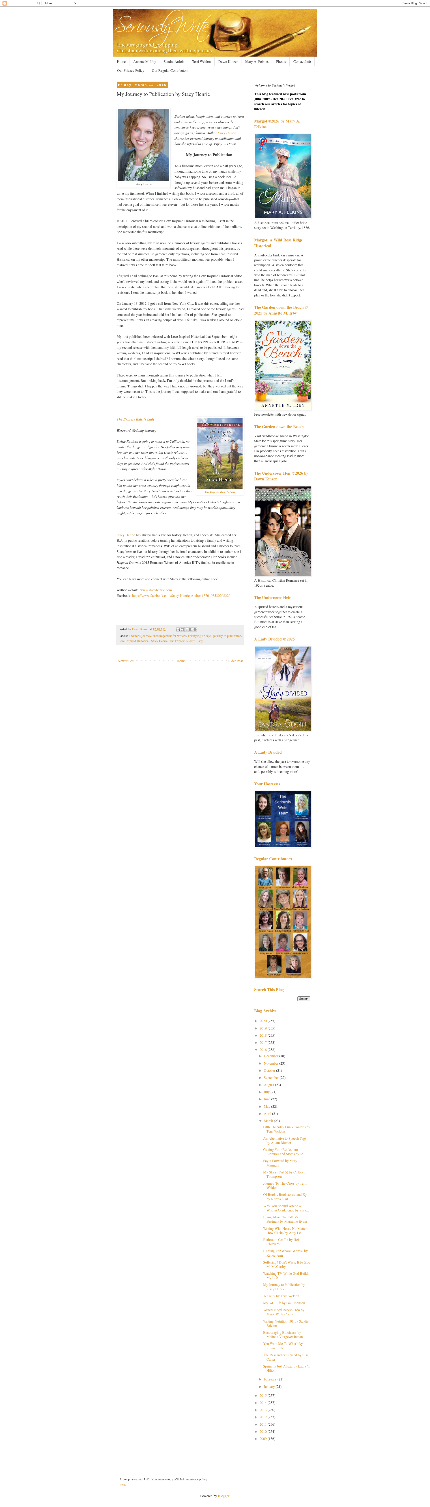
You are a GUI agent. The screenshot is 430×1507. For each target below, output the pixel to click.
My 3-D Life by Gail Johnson (284, 1302)
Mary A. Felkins (257, 61)
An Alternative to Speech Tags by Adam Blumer (284, 1140)
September (272, 1077)
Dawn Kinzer (228, 61)
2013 (264, 1409)
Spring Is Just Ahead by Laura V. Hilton (286, 1368)
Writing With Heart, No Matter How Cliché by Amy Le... (285, 1230)
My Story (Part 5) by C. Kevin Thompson (284, 1174)
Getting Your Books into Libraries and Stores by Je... (284, 1151)
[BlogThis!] (182, 629)
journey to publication (227, 636)
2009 (264, 1438)
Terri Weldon (201, 61)
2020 (264, 1020)
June (267, 1099)
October (270, 1070)
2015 (264, 1395)
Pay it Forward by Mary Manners (280, 1162)
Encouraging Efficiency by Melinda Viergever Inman (283, 1334)
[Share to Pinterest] (195, 629)
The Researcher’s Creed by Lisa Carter (285, 1357)
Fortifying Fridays (199, 636)
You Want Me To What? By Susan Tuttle (283, 1345)
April (268, 1113)
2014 (264, 1402)
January (270, 1386)
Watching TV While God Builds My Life (286, 1275)
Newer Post (126, 660)
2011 (264, 1424)
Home (121, 61)
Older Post (235, 660)
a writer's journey (140, 636)
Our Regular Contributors (170, 70)
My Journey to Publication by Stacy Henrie (284, 1286)
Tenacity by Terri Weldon (281, 1296)
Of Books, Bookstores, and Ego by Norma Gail (285, 1196)
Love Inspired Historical (133, 641)
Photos (281, 61)
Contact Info (302, 61)
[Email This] (178, 629)
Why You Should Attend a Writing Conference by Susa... (286, 1207)
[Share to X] (186, 629)
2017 (264, 1042)
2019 (264, 1028)
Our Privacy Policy (130, 70)
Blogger (223, 1495)
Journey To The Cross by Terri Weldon (285, 1185)
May (267, 1106)
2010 (264, 1431)
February (270, 1379)
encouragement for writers (169, 636)
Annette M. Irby (144, 61)
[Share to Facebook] (191, 629)
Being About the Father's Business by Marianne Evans (285, 1219)
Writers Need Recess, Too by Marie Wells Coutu (283, 1311)
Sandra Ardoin (174, 61)
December (271, 1055)
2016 (264, 1049)
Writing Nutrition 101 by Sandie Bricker (286, 1323)
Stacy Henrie (227, 132)
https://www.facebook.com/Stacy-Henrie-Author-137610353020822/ (181, 595)
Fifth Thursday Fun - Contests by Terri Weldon (286, 1128)
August (269, 1084)
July (267, 1091)
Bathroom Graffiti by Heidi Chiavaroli (282, 1241)
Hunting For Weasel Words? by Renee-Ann (285, 1252)
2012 (264, 1416)
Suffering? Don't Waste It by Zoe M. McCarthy (286, 1264)
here (122, 1484)
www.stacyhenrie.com (156, 590)
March (269, 1120)
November (271, 1063)
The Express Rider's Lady (136, 419)
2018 (264, 1035)
